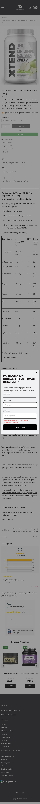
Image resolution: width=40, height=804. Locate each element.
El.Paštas (6, 411)
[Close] (36, 372)
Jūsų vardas (7, 400)
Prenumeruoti (20, 427)
